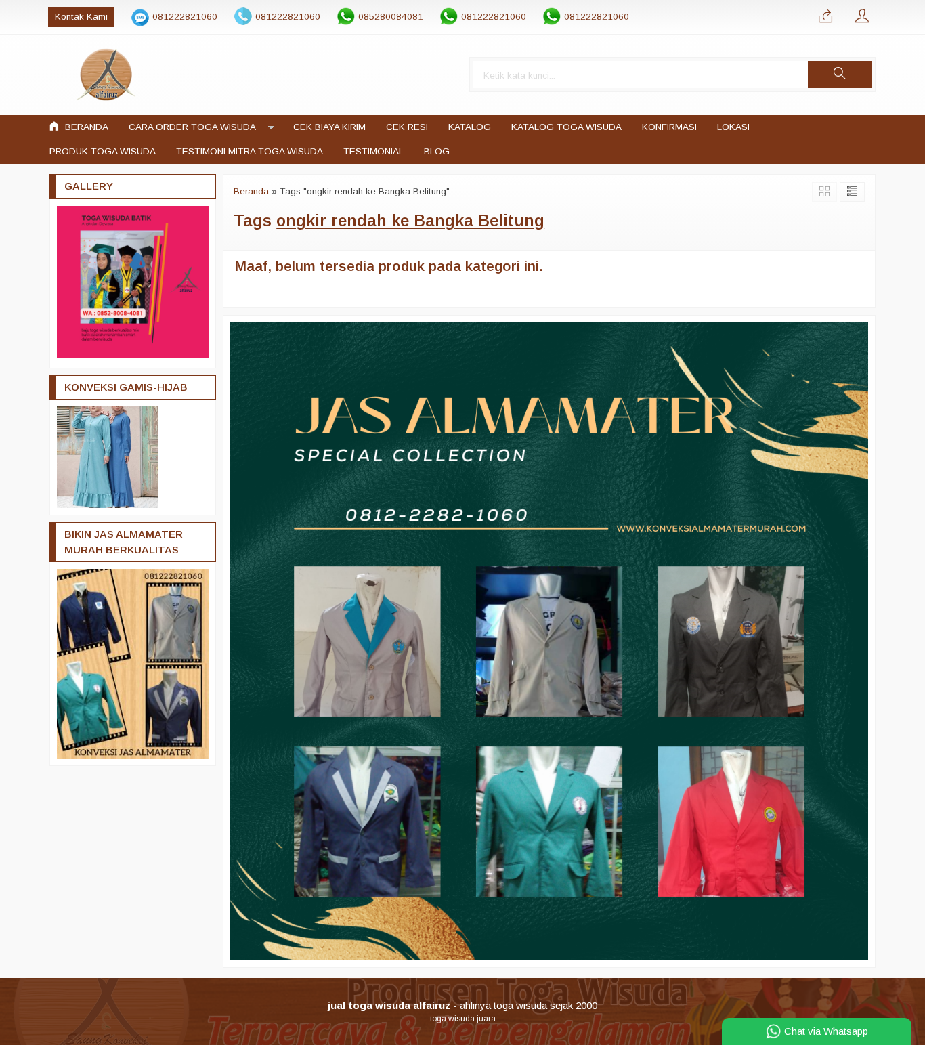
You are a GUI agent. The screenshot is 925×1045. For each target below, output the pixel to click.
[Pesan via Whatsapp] (825, 16)
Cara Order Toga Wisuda (192, 127)
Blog (437, 151)
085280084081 (390, 17)
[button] (840, 74)
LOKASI (733, 127)
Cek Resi (407, 127)
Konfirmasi (669, 127)
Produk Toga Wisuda (102, 151)
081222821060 (184, 17)
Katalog (469, 127)
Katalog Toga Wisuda (566, 127)
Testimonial (373, 151)
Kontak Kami (81, 17)
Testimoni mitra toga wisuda (249, 151)
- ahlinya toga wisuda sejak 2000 (462, 1005)
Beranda (85, 127)
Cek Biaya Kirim (329, 127)
